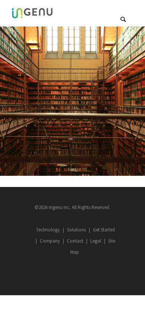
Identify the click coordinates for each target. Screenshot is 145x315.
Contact (75, 241)
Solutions (76, 230)
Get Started (104, 230)
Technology (48, 230)
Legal (95, 241)
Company (50, 241)
